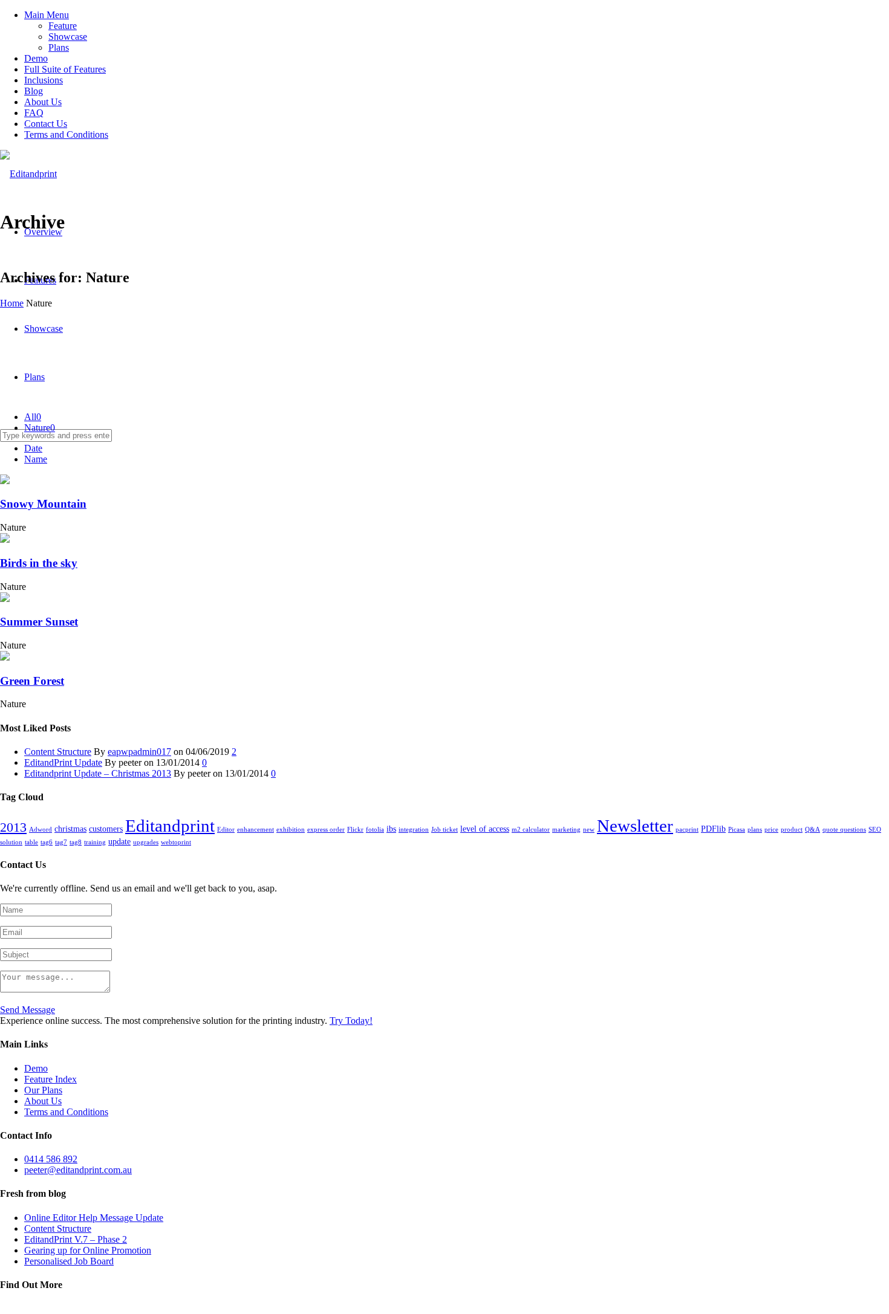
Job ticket (444, 829)
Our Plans (43, 1090)
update (119, 841)
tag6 (47, 842)
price (771, 829)
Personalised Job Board (69, 1261)
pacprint (687, 829)
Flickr (355, 829)
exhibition (290, 829)
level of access (484, 828)
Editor (226, 829)
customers (106, 828)
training (95, 842)
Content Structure (57, 751)
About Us (43, 102)
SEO (874, 829)
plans (754, 829)
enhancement (255, 829)
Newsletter (635, 825)
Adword (40, 829)
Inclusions (43, 80)
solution (11, 842)
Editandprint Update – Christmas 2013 (97, 773)
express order (326, 829)
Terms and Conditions (66, 134)
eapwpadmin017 (139, 751)
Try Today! (351, 1020)
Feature (62, 26)
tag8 (76, 842)
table (31, 842)
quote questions (844, 829)
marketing (566, 829)
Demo (36, 58)
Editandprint (170, 825)
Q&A (812, 829)
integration (414, 829)
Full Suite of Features (65, 69)
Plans (58, 47)
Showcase (67, 36)
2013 (13, 827)
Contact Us (45, 123)
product (792, 829)
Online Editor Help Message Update (93, 1217)
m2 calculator (531, 829)
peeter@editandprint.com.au (78, 1170)
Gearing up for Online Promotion (87, 1250)
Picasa (736, 829)
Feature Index (50, 1079)
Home (12, 303)
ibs (391, 828)
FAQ (34, 113)
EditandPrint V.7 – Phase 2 (75, 1239)
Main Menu (46, 15)
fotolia (375, 829)
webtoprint (176, 842)
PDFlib (713, 828)
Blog (33, 91)
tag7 (61, 842)
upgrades (145, 842)
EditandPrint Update (63, 762)
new (588, 829)
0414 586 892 (50, 1159)
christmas (70, 828)
